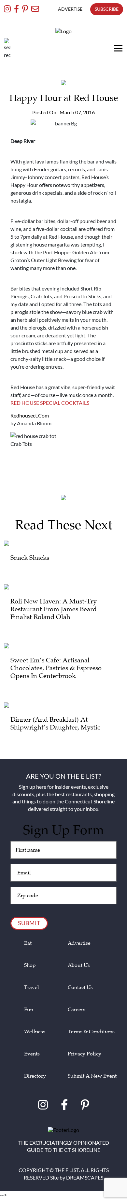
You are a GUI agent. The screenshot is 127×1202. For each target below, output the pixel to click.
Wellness (34, 1032)
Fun (28, 1010)
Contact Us (80, 987)
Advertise (79, 943)
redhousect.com (29, 415)
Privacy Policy (84, 1054)
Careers (76, 1010)
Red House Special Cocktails (49, 403)
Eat (28, 943)
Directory (35, 1076)
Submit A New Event (92, 1076)
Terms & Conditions (91, 1032)
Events (32, 1054)
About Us (79, 965)
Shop (30, 965)
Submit (29, 922)
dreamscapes (84, 1177)
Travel (31, 987)
